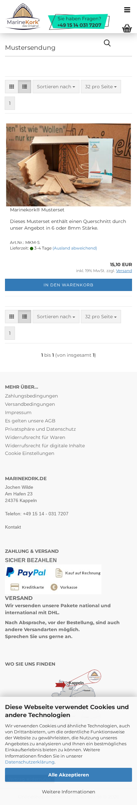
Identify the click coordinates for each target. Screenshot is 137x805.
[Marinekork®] (55, 16)
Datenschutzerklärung (30, 762)
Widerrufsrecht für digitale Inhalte (45, 446)
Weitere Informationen (68, 792)
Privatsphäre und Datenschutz (40, 429)
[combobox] (56, 86)
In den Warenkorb (68, 284)
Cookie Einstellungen (29, 453)
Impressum (18, 412)
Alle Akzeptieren (68, 775)
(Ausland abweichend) (75, 248)
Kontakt (13, 527)
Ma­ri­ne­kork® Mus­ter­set (37, 210)
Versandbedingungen (30, 404)
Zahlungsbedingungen (31, 396)
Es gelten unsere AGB (30, 421)
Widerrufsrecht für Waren (35, 437)
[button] (11, 86)
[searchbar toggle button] (107, 43)
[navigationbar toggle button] (127, 10)
